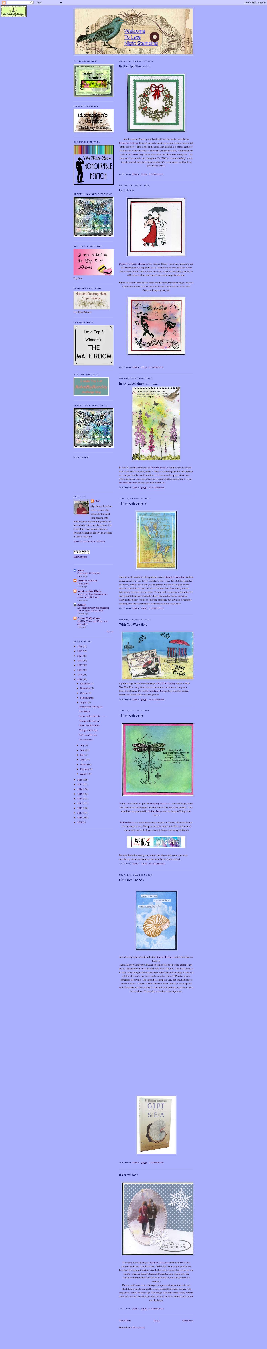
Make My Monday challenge (133, 263)
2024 (80, 655)
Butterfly (81, 604)
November (85, 688)
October (84, 693)
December (85, 683)
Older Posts (187, 1320)
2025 (80, 651)
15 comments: (157, 488)
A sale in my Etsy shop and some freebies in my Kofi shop (92, 595)
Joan (97, 501)
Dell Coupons (80, 556)
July (82, 745)
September (85, 697)
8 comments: (157, 174)
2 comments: (157, 1309)
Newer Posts (125, 1320)
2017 (80, 784)
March (83, 764)
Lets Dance (126, 190)
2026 (80, 646)
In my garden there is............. (139, 383)
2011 (80, 812)
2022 (80, 665)
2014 (80, 798)
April (83, 759)
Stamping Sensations (175, 577)
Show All (110, 631)
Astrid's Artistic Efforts (89, 591)
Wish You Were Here (133, 624)
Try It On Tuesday (159, 467)
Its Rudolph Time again (134, 66)
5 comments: (157, 1163)
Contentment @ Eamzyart (88, 573)
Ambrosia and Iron (87, 580)
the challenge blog (128, 482)
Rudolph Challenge (129, 143)
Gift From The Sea (131, 880)
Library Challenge (165, 957)
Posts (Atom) (138, 1327)
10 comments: (157, 700)
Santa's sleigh (83, 583)
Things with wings (131, 715)
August (84, 702)
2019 (80, 679)
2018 (80, 779)
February (85, 769)
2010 (80, 817)
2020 (80, 674)
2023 (80, 660)
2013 (80, 803)
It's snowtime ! (128, 1175)
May (82, 754)
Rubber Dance (155, 811)
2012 (80, 808)
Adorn (80, 570)
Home (156, 1320)
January (84, 773)
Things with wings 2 (132, 503)
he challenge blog (156, 690)
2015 (80, 793)
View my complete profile (89, 541)
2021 (80, 670)
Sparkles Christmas (159, 1262)
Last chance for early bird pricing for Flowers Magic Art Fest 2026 (93, 609)
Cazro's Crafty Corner (89, 618)
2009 (80, 822)
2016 (80, 789)
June (82, 750)
